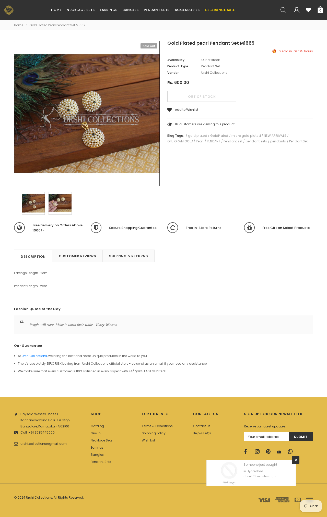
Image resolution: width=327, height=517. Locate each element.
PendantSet (298, 141)
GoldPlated (219, 135)
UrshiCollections (34, 356)
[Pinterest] (270, 451)
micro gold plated (246, 135)
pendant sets (256, 141)
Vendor (173, 72)
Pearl (200, 141)
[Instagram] (259, 451)
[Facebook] (248, 451)
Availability (175, 60)
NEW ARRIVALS (275, 135)
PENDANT (213, 141)
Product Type (177, 66)
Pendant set (233, 141)
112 (177, 124)
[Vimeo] (292, 451)
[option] (87, 114)
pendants (278, 141)
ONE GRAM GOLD (180, 141)
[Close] (295, 460)
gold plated (197, 135)
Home (18, 25)
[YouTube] (281, 452)
